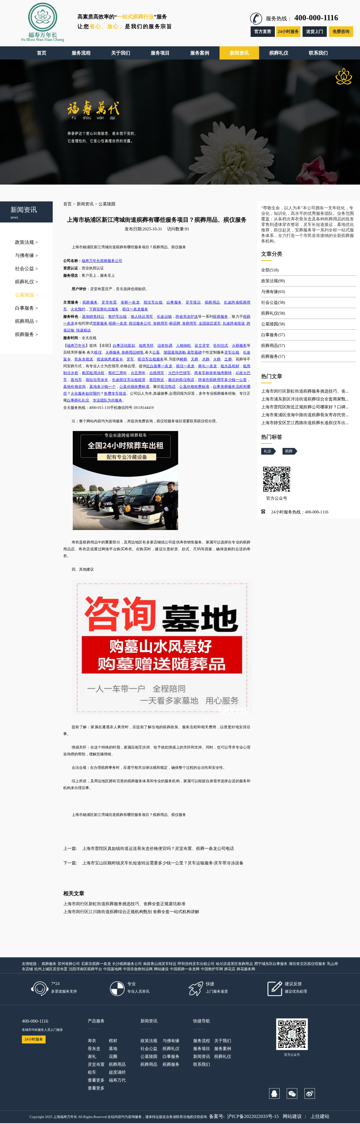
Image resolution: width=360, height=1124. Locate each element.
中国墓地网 (112, 969)
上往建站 (319, 1116)
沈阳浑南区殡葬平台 (85, 969)
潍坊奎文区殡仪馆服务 (307, 964)
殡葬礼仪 (26, 281)
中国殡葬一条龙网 (185, 969)
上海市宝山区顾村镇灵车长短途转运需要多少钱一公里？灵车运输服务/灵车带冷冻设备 (163, 863)
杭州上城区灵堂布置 (50, 969)
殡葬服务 (26, 334)
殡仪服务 (178, 815)
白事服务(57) (273, 335)
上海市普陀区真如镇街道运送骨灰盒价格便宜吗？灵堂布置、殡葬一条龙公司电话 (158, 848)
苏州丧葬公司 (69, 964)
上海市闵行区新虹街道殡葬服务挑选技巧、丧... (305, 391)
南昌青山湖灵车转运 (159, 964)
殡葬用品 (26, 321)
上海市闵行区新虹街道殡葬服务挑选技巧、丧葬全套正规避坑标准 (124, 904)
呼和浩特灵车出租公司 (196, 964)
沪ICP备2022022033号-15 (253, 1116)
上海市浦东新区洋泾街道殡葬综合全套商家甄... (305, 399)
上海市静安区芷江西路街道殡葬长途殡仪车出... (305, 422)
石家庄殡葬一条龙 (96, 964)
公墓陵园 (26, 295)
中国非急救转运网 (138, 969)
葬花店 (229, 969)
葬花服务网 (246, 969)
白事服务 (26, 308)
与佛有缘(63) (273, 291)
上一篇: (70, 848)
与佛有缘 (26, 255)
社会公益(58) (273, 302)
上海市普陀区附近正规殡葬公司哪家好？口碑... (305, 407)
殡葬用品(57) (273, 345)
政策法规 (26, 242)
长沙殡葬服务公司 (127, 964)
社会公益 (26, 268)
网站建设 (161, 969)
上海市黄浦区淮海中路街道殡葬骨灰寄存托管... (305, 415)
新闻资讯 (85, 204)
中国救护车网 (212, 969)
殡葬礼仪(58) (273, 313)
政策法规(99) (273, 281)
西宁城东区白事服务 (271, 964)
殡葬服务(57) (273, 356)
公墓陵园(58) (273, 324)
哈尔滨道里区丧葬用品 (234, 964)
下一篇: (70, 863)
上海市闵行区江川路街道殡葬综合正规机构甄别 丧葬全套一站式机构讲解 (131, 911)
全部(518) (270, 270)
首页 (67, 204)
